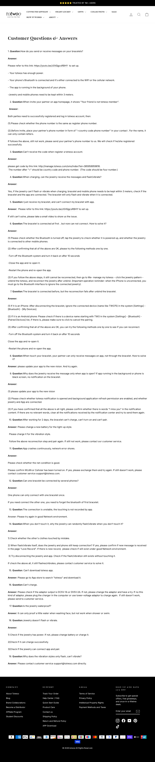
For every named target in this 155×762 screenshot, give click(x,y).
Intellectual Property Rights (91, 703)
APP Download (49, 726)
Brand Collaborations (15, 703)
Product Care (49, 707)
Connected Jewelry (37, 12)
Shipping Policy (50, 716)
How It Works (34, 17)
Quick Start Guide (51, 703)
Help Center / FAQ (51, 698)
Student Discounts (14, 716)
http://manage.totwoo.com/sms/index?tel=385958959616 (69, 166)
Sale (114, 12)
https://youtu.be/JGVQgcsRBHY (51, 65)
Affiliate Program (13, 712)
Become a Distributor (15, 707)
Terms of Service (87, 693)
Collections (98, 12)
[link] (13, 14)
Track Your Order (51, 693)
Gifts (81, 12)
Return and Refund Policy (54, 721)
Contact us (48, 712)
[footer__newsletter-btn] (138, 711)
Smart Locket (63, 12)
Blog (8, 698)
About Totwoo (12, 693)
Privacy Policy (85, 698)
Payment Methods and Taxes (92, 707)
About (52, 17)
